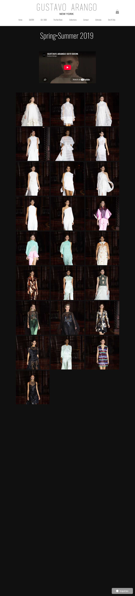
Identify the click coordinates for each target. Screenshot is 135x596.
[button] (117, 12)
